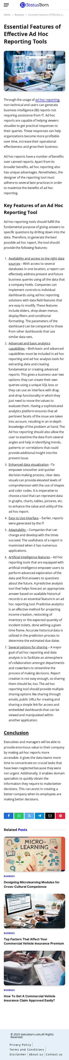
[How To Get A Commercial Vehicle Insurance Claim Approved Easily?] (34, 968)
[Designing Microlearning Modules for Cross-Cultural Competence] (34, 854)
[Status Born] (34, 5)
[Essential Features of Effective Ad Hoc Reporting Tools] (34, 71)
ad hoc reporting (47, 100)
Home (7, 14)
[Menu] (6, 5)
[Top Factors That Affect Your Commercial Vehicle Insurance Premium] (34, 911)
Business (19, 14)
